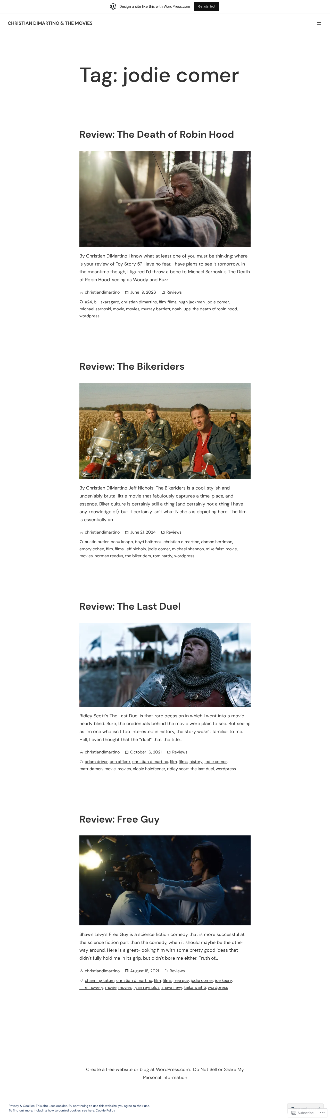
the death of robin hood (215, 309)
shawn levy (171, 987)
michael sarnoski (95, 309)
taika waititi (195, 987)
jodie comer (218, 302)
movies (132, 309)
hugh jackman (191, 302)
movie (118, 309)
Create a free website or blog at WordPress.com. (138, 1069)
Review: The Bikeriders (132, 366)
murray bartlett (155, 309)
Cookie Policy (105, 1110)
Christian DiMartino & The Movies (50, 23)
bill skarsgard (106, 302)
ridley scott (178, 768)
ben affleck (120, 761)
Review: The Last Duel (130, 606)
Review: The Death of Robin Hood (156, 134)
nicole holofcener (149, 768)
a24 (88, 302)
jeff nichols (136, 549)
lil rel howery (91, 987)
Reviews (174, 292)
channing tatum (99, 980)
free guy (181, 980)
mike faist (215, 549)
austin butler (97, 541)
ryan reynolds (147, 987)
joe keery (223, 980)
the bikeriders (138, 556)
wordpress (89, 316)
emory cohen (91, 549)
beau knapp (122, 541)
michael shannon (188, 549)
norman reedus (109, 556)
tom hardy (162, 556)
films (172, 302)
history (196, 761)
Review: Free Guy (119, 819)
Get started (206, 6)
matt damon (91, 768)
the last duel (202, 768)
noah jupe (181, 309)
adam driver (96, 761)
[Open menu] (319, 23)
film (162, 302)
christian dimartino (139, 302)
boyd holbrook (148, 541)
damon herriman (216, 541)
